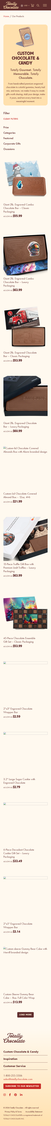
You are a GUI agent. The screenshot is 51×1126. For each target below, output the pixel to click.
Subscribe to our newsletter (22, 1086)
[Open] (45, 5)
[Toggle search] (38, 5)
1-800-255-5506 (12, 1075)
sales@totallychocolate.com (18, 1079)
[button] (25, 127)
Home (7, 16)
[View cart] (32, 5)
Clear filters (10, 119)
